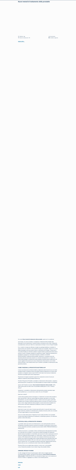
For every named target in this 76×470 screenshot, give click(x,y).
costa (19, 464)
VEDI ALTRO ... (21, 41)
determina (20, 462)
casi (19, 467)
